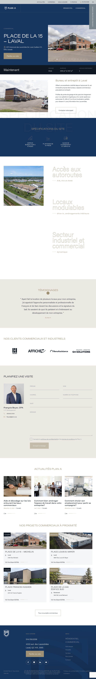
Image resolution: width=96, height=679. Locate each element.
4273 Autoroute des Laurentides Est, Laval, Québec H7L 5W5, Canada (23, 48)
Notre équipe (69, 646)
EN (93, 2)
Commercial (81, 8)
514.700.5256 (85, 2)
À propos (73, 2)
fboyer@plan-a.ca (12, 417)
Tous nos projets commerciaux (48, 613)
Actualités (41, 2)
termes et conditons (68, 439)
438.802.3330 (11, 413)
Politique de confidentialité (71, 671)
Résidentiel (68, 8)
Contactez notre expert (66, 110)
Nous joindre (62, 2)
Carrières (51, 2)
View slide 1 (48, 293)
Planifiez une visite (13, 56)
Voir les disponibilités (12, 562)
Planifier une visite (35, 654)
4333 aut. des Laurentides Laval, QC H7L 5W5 (37, 646)
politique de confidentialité (49, 439)
